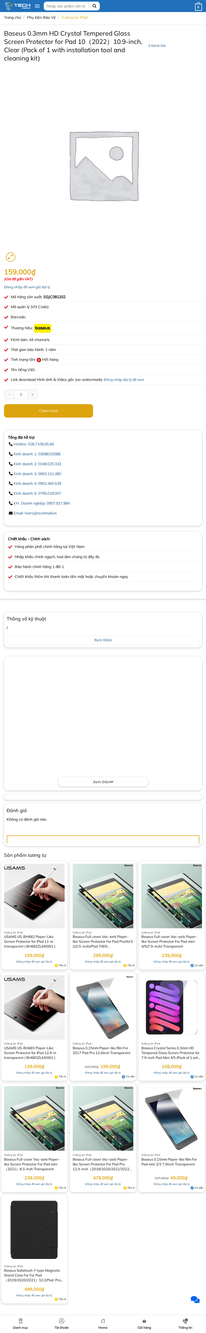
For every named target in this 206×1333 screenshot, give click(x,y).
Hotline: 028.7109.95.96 (34, 444)
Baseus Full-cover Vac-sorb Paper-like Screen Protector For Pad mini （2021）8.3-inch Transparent (32, 1164)
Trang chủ (12, 17)
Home (103, 1328)
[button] (37, 6)
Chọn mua (48, 410)
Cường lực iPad (74, 17)
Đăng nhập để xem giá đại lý (27, 287)
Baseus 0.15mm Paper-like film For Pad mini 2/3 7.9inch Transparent (169, 1161)
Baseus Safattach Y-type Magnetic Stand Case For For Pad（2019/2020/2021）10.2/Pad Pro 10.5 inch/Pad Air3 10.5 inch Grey (32, 1275)
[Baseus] (42, 327)
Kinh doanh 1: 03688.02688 (37, 454)
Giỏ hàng (144, 1328)
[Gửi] (94, 6)
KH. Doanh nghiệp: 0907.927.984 (42, 503)
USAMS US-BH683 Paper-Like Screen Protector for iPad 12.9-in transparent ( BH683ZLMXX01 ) (30, 1053)
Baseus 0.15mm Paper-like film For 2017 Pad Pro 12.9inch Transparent (101, 1050)
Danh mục (20, 1328)
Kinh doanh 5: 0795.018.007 (37, 493)
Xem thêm (102, 781)
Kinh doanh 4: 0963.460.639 (37, 483)
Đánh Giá (157, 45)
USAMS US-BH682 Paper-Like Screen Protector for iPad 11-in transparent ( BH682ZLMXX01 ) (29, 941)
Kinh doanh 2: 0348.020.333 (37, 463)
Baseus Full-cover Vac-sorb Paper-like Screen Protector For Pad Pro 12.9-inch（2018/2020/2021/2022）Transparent (103, 1164)
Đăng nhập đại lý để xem (124, 379)
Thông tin (185, 1328)
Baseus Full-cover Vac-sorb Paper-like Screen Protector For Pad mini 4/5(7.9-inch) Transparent (169, 941)
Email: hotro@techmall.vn (35, 513)
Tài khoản (61, 1328)
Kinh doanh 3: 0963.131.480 (37, 473)
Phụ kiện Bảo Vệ (41, 17)
